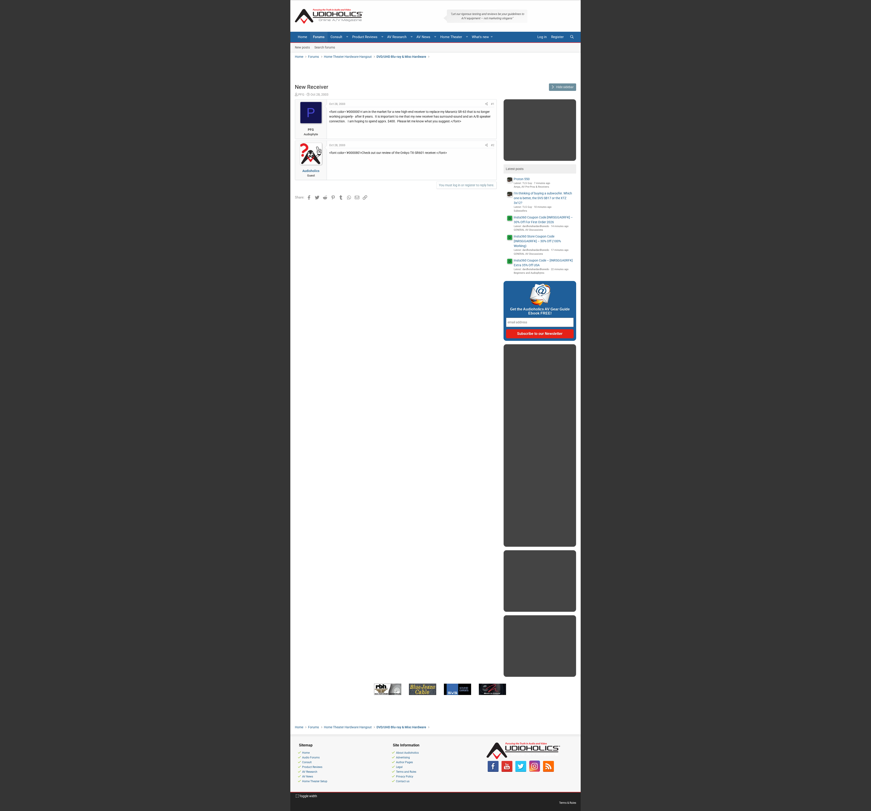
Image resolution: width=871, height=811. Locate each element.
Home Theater (451, 37)
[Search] (572, 37)
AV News (423, 37)
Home (302, 37)
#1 (492, 104)
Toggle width (307, 796)
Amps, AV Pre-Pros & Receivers (531, 186)
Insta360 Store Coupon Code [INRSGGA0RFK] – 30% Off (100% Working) (537, 241)
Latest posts (515, 169)
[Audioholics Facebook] (493, 770)
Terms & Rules (567, 802)
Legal (399, 767)
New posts (302, 47)
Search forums (324, 47)
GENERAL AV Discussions (528, 229)
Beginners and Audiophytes (529, 272)
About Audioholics (407, 752)
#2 (492, 145)
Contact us (402, 781)
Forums (319, 37)
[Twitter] (520, 770)
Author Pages (404, 762)
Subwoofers (520, 210)
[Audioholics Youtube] (507, 770)
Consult (336, 37)
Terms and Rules (406, 771)
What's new (480, 37)
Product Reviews (364, 37)
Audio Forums (311, 757)
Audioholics (310, 171)
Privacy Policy (404, 776)
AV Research (396, 37)
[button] (347, 37)
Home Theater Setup (314, 781)
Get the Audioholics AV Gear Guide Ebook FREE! (540, 311)
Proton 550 (522, 179)
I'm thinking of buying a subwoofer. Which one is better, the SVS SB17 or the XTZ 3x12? (543, 198)
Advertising (403, 757)
